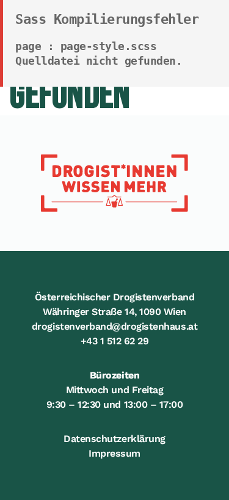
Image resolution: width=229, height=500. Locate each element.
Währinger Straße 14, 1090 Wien (114, 311)
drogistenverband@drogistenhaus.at (114, 326)
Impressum (114, 453)
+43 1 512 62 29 (115, 341)
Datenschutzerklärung (114, 438)
